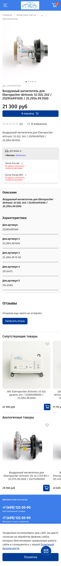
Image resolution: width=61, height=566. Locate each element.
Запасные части (26, 15)
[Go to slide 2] (28, 81)
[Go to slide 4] (32, 81)
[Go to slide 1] (26, 81)
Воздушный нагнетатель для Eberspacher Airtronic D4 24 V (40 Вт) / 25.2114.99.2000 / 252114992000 (26, 476)
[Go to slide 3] (30, 81)
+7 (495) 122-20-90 (16, 508)
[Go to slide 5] (35, 81)
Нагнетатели (10, 18)
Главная (7, 15)
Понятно (30, 557)
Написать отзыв (15, 321)
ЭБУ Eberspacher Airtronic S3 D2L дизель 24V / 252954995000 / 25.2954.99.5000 (26, 395)
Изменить (21, 155)
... (42, 15)
